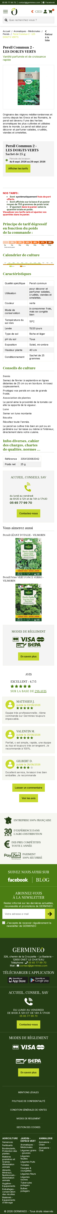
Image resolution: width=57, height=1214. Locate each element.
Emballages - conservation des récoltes (8, 1192)
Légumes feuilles (25, 1157)
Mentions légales (28, 1092)
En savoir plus (28, 656)
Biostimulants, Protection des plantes (9, 1151)
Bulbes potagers (25, 1189)
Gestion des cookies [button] (28, 1127)
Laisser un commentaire (28, 787)
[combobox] (28, 20)
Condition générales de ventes (28, 1110)
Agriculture (10, 1138)
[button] (28, 86)
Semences (7, 1142)
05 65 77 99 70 (37, 962)
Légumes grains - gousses (28, 1151)
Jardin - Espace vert (28, 1139)
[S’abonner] (50, 914)
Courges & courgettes (26, 1169)
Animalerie (46, 1138)
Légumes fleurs (28, 1174)
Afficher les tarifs (18, 168)
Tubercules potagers (26, 1183)
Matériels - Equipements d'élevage (8, 1200)
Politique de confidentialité (28, 1101)
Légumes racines (25, 1178)
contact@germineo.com (29, 2)
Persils (6, 34)
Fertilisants (7, 1145)
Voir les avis (28, 798)
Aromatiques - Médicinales (27, 31)
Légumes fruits (28, 1161)
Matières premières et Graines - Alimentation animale (8, 1161)
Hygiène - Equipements (8, 1184)
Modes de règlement (29, 1118)
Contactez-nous (28, 513)
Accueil (6, 31)
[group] (28, 87)
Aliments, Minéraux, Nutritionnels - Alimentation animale (9, 1175)
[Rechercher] (6, 20)
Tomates (25, 1165)
